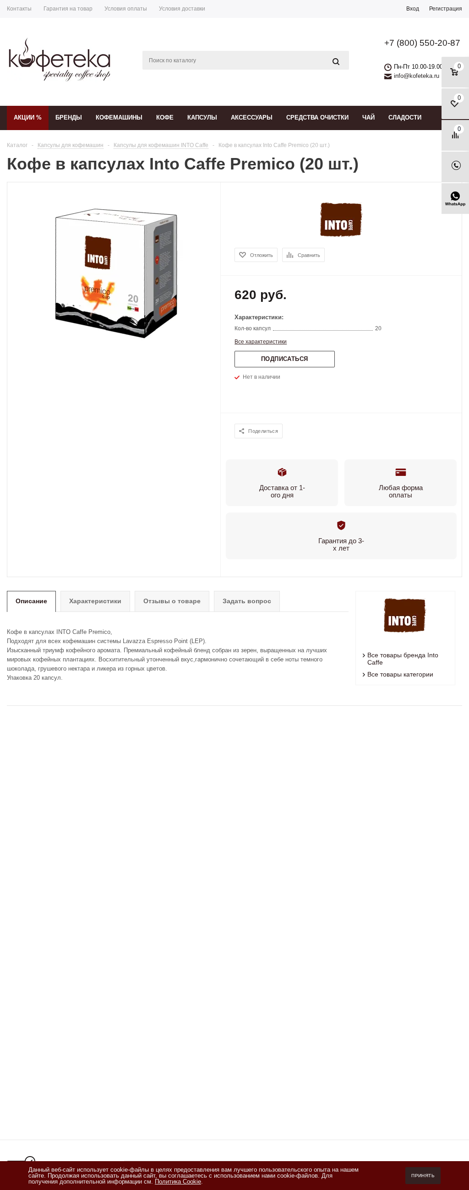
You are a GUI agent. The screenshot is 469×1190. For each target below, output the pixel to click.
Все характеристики (260, 341)
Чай (368, 117)
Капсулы (202, 117)
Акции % (28, 117)
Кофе (165, 117)
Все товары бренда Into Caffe (402, 658)
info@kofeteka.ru (416, 75)
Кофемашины (119, 117)
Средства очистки (317, 117)
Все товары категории (400, 674)
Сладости (404, 117)
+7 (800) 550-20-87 (422, 43)
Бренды (68, 117)
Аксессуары (252, 117)
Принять (423, 1175)
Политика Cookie (178, 1181)
